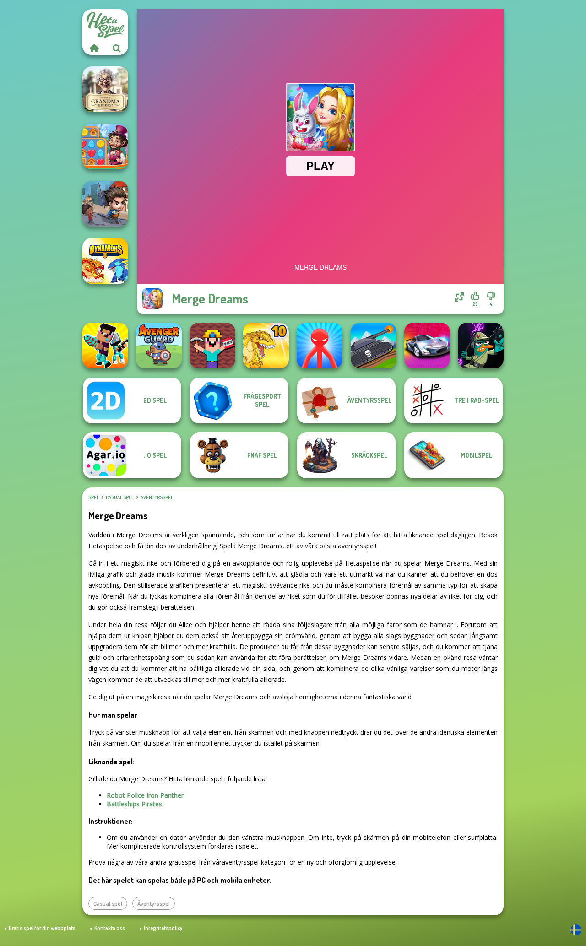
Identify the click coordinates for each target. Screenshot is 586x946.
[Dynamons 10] (266, 345)
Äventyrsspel (157, 497)
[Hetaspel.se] (93, 48)
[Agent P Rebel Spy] (481, 345)
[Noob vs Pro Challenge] (105, 345)
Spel (93, 497)
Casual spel (120, 497)
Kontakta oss (109, 927)
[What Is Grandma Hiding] (105, 89)
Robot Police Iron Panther (145, 795)
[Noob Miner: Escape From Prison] (212, 345)
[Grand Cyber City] (427, 345)
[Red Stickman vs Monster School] (319, 345)
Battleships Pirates (134, 804)
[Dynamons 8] (105, 261)
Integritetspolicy (163, 927)
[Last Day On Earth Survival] (105, 204)
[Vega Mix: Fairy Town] (105, 146)
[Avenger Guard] (159, 345)
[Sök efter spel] (116, 48)
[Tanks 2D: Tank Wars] (373, 345)
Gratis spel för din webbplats (42, 927)
